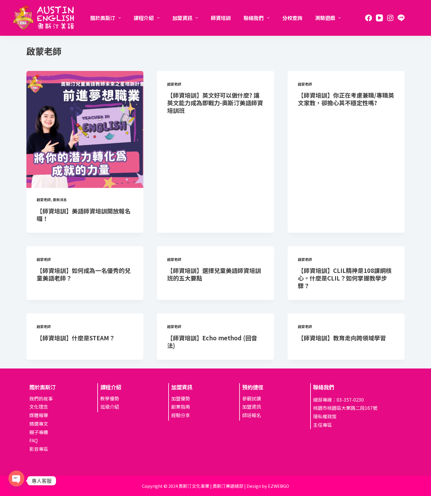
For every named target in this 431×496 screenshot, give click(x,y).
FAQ (33, 440)
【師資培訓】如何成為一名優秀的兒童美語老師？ (83, 274)
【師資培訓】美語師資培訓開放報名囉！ (83, 215)
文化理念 (38, 406)
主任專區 (322, 424)
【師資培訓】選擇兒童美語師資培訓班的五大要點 (214, 274)
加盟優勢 (180, 398)
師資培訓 (221, 17)
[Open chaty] (16, 480)
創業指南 (180, 406)
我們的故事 (41, 398)
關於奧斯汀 (102, 17)
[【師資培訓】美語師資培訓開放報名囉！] (84, 129)
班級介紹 (109, 406)
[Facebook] (368, 17)
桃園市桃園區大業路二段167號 (345, 407)
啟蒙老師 (44, 199)
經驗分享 (180, 415)
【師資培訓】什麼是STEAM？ (76, 338)
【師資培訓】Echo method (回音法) (212, 342)
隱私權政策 (325, 416)
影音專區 (38, 448)
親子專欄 (38, 432)
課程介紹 (144, 17)
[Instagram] (390, 17)
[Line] (401, 17)
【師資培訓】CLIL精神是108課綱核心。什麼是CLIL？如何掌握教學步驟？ (345, 278)
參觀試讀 (251, 398)
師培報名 (251, 415)
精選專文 (38, 423)
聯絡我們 (254, 17)
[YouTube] (379, 17)
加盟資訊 (182, 17)
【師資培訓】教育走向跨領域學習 (342, 338)
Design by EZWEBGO (268, 486)
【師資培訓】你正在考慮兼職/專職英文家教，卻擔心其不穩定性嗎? (346, 99)
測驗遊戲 (325, 17)
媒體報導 (38, 415)
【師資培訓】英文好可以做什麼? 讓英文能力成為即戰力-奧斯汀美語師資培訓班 (215, 103)
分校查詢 (292, 17)
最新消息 (60, 199)
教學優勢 (109, 398)
